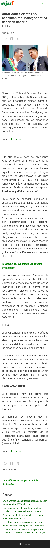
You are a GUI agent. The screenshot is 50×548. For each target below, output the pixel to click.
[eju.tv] (7, 4)
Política (6, 26)
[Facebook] (11, 39)
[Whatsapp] (5, 39)
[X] (18, 39)
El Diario (16, 139)
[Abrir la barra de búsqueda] (43, 4)
